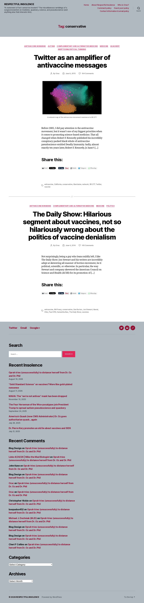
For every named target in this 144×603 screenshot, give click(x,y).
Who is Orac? (123, 5)
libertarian (77, 184)
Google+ (35, 327)
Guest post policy (121, 8)
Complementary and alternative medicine (77, 46)
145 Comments (88, 245)
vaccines (85, 312)
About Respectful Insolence (103, 5)
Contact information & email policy (114, 11)
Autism (51, 46)
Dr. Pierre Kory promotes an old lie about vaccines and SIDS (40, 428)
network (85, 184)
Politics (110, 206)
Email (23, 327)
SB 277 (92, 184)
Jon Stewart (87, 309)
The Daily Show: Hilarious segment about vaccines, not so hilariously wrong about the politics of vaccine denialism (72, 225)
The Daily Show (75, 312)
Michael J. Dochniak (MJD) (23, 518)
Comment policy (104, 8)
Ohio (46, 312)
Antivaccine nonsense (35, 46)
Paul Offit (52, 312)
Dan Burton (77, 309)
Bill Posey (58, 309)
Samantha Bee (62, 312)
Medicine (104, 46)
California (58, 184)
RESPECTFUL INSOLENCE (19, 4)
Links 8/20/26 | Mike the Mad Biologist (29, 457)
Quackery (115, 46)
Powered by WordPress (52, 597)
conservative (67, 184)
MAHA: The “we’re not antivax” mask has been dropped (38, 396)
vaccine (47, 187)
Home (86, 5)
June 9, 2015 (70, 73)
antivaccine (48, 184)
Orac (57, 73)
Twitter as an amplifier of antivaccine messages (72, 61)
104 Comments (88, 73)
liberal (95, 309)
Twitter (98, 184)
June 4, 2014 (70, 245)
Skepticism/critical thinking (72, 49)
